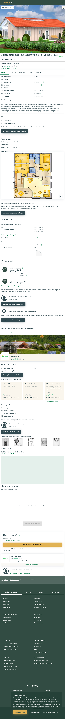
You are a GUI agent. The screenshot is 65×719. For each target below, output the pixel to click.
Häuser (6, 580)
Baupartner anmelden (41, 661)
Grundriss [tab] (13, 72)
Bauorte (40, 592)
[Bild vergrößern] (61, 196)
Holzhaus (37, 598)
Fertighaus (6, 598)
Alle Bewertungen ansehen (54, 401)
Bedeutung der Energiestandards (10, 235)
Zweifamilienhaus (39, 604)
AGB (35, 649)
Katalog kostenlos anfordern (12, 375)
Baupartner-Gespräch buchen (43, 663)
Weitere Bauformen (11, 592)
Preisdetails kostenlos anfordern (32, 544)
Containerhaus (38, 623)
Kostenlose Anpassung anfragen (13, 213)
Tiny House (37, 620)
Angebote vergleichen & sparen (13, 320)
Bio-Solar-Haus (24, 549)
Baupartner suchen (10, 669)
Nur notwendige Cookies (50, 712)
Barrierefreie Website (11, 646)
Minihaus (37, 617)
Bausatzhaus (7, 617)
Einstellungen (35, 712)
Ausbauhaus (7, 620)
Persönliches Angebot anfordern (13, 304)
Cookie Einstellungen (40, 652)
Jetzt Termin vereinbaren (11, 431)
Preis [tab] (30, 72)
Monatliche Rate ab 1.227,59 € (11, 540)
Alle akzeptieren (20, 712)
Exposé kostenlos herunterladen (16, 131)
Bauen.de (47, 690)
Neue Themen (55, 592)
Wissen (28, 592)
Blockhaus (6, 604)
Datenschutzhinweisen (38, 708)
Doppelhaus (38, 601)
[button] (62, 2)
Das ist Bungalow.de (10, 643)
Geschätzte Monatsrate (16, 280)
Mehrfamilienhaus (40, 607)
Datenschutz (38, 643)
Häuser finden (8, 663)
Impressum (37, 646)
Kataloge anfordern (10, 666)
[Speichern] (63, 7)
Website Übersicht (10, 649)
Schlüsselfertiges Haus (10, 614)
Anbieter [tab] (38, 72)
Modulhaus (6, 623)
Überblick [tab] (4, 72)
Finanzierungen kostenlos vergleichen (12, 286)
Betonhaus (6, 607)
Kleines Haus (38, 614)
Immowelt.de (17, 690)
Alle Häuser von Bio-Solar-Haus (10, 454)
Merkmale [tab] (22, 72)
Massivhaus (6, 601)
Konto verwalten (9, 661)
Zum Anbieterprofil (6, 333)
